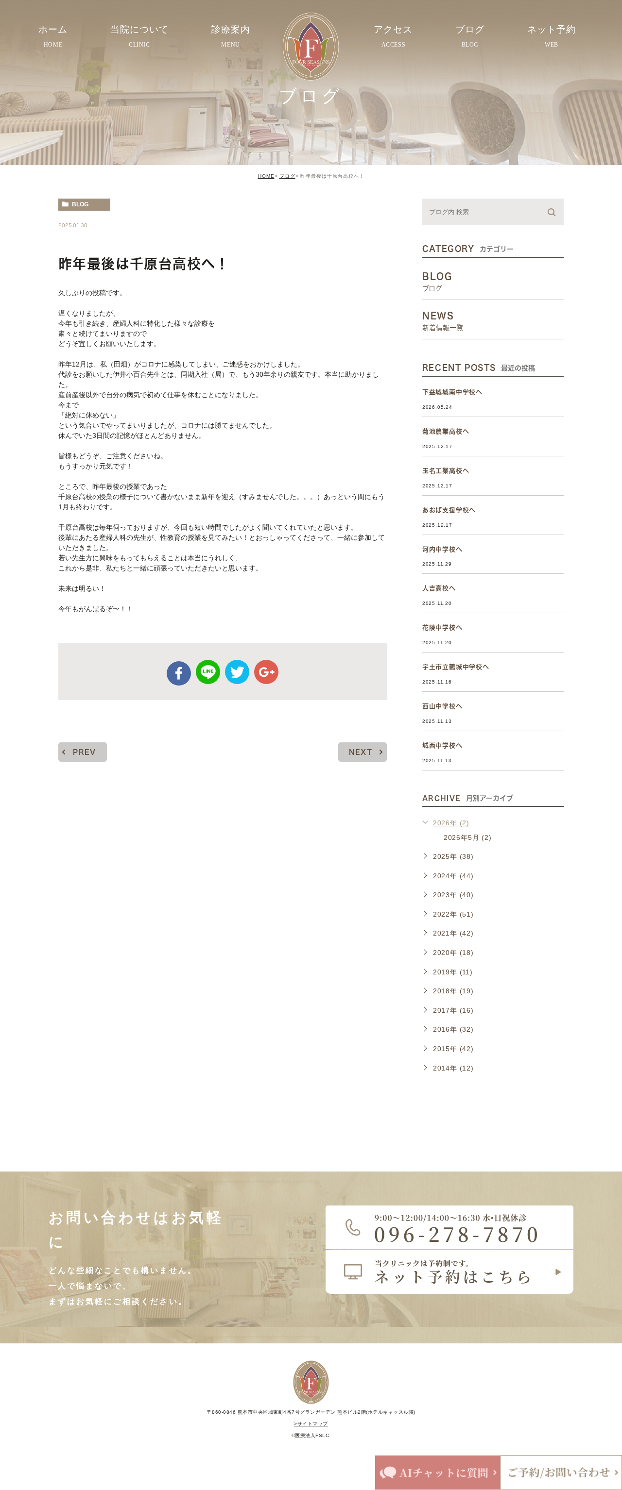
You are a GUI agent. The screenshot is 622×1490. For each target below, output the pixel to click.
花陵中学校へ (442, 627)
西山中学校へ (442, 706)
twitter (237, 672)
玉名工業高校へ (445, 471)
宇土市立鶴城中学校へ (455, 667)
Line (208, 672)
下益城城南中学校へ (452, 392)
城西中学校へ (442, 745)
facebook (179, 673)
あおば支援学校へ (449, 510)
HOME (266, 176)
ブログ (287, 176)
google (266, 672)
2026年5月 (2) (468, 837)
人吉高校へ (439, 588)
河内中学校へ (442, 549)
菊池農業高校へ (445, 431)
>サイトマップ (311, 1423)
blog (80, 204)
